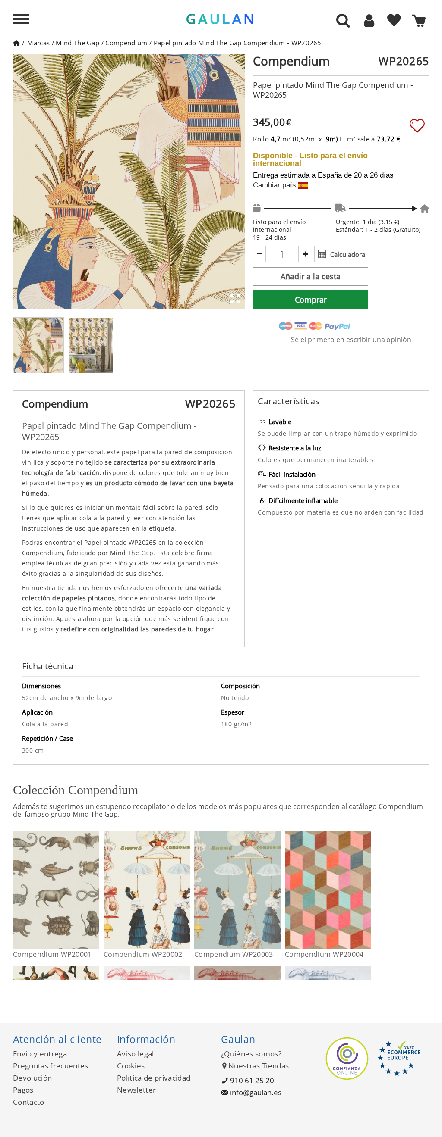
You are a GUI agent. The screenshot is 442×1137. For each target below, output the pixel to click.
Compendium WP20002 (143, 954)
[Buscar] (343, 21)
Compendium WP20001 (52, 954)
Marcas (38, 42)
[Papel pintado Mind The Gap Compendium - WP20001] (94, 890)
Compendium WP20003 (233, 954)
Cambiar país (274, 185)
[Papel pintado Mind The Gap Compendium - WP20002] (184, 890)
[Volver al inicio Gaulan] (16, 42)
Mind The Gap (77, 42)
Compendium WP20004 (324, 954)
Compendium (126, 42)
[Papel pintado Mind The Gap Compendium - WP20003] (275, 890)
